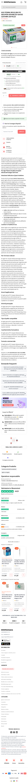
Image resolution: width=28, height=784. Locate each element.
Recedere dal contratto (7, 669)
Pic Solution (4, 19)
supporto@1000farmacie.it (7, 637)
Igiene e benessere (5, 700)
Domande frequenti (5, 657)
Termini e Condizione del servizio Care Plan (10, 694)
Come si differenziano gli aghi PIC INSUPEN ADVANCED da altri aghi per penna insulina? (13, 393)
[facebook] (11, 732)
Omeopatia (3, 716)
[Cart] (25, 2)
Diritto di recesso (5, 672)
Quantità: (4, 93)
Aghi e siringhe (5, 472)
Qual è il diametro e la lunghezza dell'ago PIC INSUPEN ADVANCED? (13, 375)
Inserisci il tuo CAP (8, 131)
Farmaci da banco (5, 714)
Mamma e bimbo (5, 709)
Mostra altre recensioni (13, 542)
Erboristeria (3, 721)
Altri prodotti (4, 724)
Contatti (3, 655)
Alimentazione (4, 704)
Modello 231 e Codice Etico (7, 682)
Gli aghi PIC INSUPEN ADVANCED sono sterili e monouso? (13, 387)
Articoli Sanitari (14, 205)
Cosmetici (3, 702)
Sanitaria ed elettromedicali (9, 469)
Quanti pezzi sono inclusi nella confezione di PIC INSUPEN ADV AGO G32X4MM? (13, 381)
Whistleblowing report (6, 684)
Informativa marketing (6, 679)
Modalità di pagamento (6, 660)
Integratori (3, 707)
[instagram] (14, 732)
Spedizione (3, 662)
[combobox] (14, 7)
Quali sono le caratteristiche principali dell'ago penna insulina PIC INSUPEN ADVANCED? (13, 368)
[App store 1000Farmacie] (7, 640)
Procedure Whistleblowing (7, 686)
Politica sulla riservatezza (7, 677)
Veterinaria (3, 719)
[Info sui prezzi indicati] (15, 66)
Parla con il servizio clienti (14, 447)
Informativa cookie (5, 674)
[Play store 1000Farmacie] (7, 643)
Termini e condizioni (5, 691)
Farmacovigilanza (5, 689)
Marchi (2, 726)
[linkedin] (17, 732)
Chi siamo (3, 650)
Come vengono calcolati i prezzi (8, 653)
